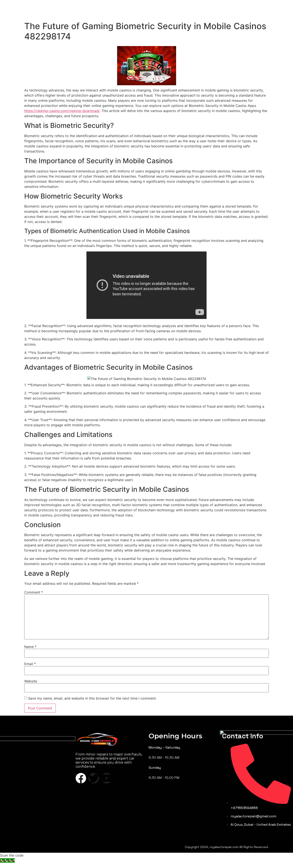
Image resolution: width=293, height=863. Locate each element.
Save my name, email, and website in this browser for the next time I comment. (92, 698)
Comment (33, 592)
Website (30, 681)
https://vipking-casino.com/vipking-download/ (62, 111)
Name (30, 646)
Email (30, 664)
